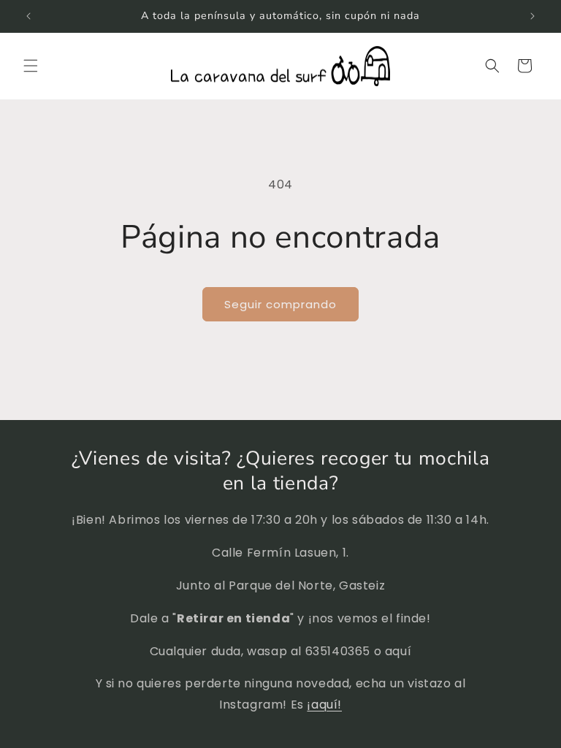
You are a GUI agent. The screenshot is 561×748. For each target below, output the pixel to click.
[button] (31, 66)
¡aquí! (324, 704)
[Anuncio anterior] (28, 16)
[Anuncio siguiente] (532, 16)
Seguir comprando (280, 304)
